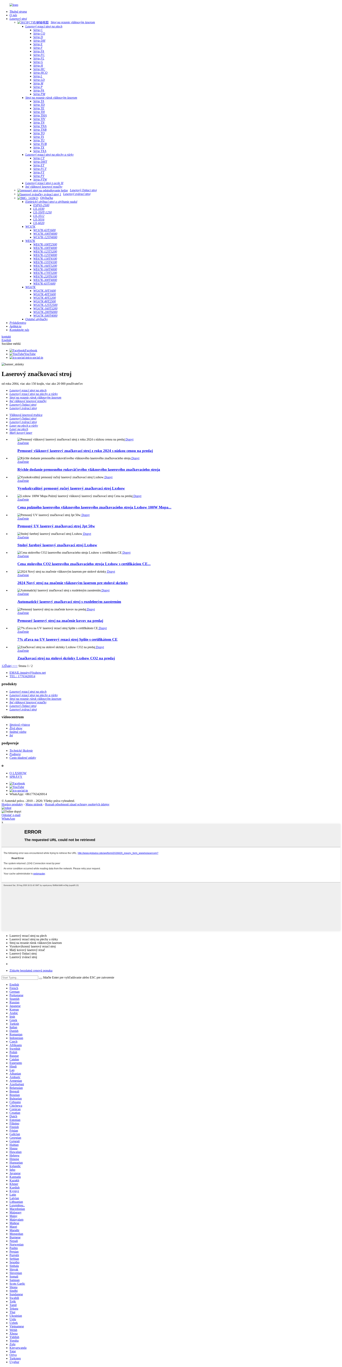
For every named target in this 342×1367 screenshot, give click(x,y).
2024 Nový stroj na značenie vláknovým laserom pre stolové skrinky (72, 583)
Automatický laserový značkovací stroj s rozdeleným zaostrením (69, 602)
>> (16, 666)
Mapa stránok (34, 804)
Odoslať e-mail (11, 815)
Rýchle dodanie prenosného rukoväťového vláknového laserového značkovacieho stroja (88, 469)
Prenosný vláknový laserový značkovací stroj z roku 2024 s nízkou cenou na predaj (85, 451)
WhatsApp (8, 818)
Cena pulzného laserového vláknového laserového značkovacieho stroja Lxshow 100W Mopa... (94, 507)
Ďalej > (9, 666)
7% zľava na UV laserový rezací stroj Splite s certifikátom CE (67, 639)
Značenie (23, 443)
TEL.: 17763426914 (22, 676)
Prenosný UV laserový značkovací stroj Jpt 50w (56, 526)
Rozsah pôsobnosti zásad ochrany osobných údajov (77, 804)
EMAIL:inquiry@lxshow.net (28, 672)
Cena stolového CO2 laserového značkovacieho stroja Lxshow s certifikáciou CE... (84, 564)
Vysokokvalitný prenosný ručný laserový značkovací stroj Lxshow (71, 488)
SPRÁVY (16, 776)
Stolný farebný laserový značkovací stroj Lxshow (57, 545)
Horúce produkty (12, 804)
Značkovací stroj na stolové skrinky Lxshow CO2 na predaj (66, 658)
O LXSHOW (18, 773)
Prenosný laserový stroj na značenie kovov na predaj (60, 621)
